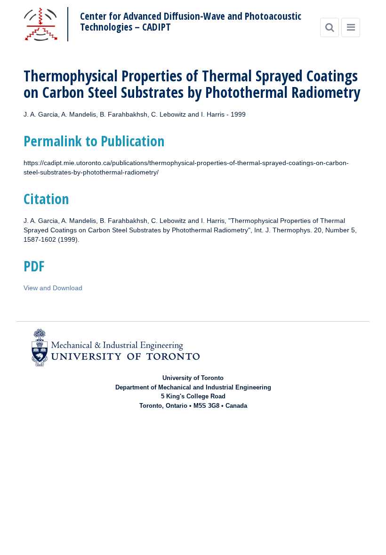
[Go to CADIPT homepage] (41, 24)
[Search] (329, 27)
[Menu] (350, 27)
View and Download (53, 288)
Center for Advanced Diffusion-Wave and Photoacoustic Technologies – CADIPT (190, 21)
